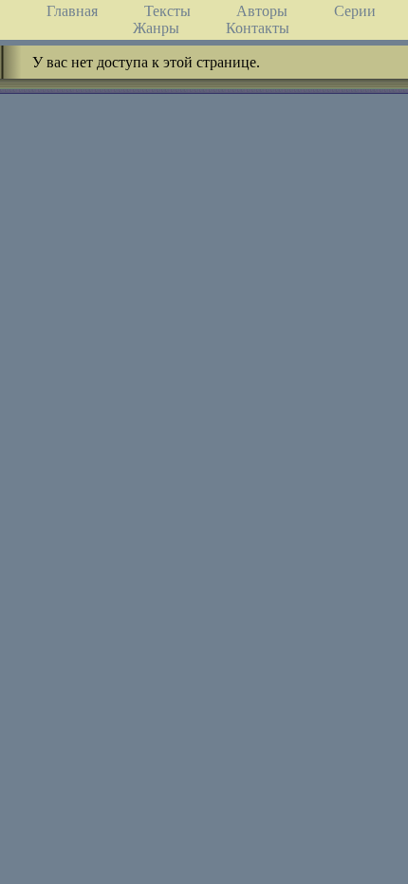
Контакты (257, 28)
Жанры (156, 28)
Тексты (167, 11)
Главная (72, 11)
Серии (355, 11)
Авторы (261, 11)
